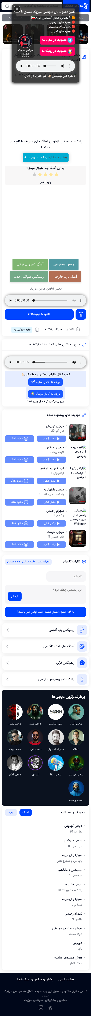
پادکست (19, 330)
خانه (28, 330)
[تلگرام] (50, 1007)
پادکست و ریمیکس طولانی (56, 679)
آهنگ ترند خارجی (65, 276)
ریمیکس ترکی (65, 662)
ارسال (14, 596)
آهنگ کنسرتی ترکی (30, 264)
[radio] (56, 175)
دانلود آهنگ (17, 439)
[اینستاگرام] (41, 1007)
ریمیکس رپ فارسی (61, 630)
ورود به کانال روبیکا (48, 394)
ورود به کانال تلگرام (48, 382)
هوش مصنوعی (63, 264)
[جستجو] (7, 6)
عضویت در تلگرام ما (54, 40)
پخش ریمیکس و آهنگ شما (35, 979)
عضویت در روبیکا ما (54, 51)
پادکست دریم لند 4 (36, 157)
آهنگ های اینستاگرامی (58, 646)
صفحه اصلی (66, 979)
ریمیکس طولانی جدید (29, 276)
